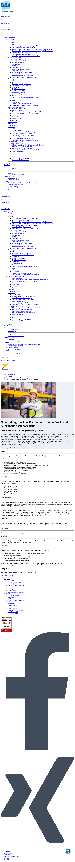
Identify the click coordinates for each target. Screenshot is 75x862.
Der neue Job (15, 87)
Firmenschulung (16, 67)
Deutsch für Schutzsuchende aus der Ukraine (25, 113)
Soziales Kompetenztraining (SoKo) (22, 103)
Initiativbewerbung (13, 179)
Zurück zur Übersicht (7, 576)
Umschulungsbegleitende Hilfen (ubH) (23, 138)
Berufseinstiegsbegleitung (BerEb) (22, 148)
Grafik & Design (16, 70)
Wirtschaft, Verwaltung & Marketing (22, 75)
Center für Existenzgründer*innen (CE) (23, 85)
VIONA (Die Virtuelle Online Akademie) (24, 77)
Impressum (7, 851)
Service (6, 181)
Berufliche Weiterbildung (15, 57)
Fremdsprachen (12, 122)
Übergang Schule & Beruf (15, 141)
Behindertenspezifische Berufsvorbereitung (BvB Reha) (28, 145)
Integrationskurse (17, 118)
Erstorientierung (16, 117)
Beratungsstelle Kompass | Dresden (22, 146)
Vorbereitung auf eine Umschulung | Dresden (25, 140)
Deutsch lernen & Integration (16, 107)
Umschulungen (12, 590)
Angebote (7, 579)
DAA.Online (15, 66)
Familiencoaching (17, 94)
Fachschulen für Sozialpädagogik (21, 158)
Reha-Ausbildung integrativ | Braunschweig (24, 52)
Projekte (10, 163)
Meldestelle (7, 854)
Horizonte (14, 95)
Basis (13, 82)
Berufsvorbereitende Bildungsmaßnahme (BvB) (25, 150)
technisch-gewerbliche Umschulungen (23, 135)
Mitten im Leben (16, 100)
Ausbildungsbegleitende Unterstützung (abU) (25, 46)
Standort (33, 572)
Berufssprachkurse (17, 110)
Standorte (7, 165)
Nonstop (14, 120)
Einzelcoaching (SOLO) (19, 92)
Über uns (7, 166)
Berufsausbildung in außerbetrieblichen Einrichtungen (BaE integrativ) (32, 49)
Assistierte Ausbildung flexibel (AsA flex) (24, 47)
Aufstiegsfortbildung (18, 62)
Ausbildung (11, 42)
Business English (17, 125)
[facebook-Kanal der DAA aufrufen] (37, 749)
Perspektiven (15, 102)
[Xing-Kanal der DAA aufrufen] (37, 848)
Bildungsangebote (9, 37)
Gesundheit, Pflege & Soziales (20, 69)
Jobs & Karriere (9, 176)
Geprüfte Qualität (13, 186)
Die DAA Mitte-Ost (14, 168)
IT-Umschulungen (17, 130)
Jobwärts (14, 99)
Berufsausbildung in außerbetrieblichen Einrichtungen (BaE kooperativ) (32, 51)
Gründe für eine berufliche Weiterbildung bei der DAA (24, 183)
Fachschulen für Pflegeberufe (20, 160)
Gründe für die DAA (14, 608)
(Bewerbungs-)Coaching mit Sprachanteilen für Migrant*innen (30, 112)
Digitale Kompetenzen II (19, 90)
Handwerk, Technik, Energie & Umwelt (23, 72)
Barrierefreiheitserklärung (11, 856)
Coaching (11, 79)
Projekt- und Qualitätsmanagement (22, 74)
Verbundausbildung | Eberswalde (21, 54)
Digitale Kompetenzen (18, 89)
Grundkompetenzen (17, 137)
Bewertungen (12, 170)
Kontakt (6, 189)
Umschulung (11, 127)
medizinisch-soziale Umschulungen (22, 133)
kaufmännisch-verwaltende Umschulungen (24, 132)
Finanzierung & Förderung (16, 184)
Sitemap (6, 859)
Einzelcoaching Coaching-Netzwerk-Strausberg (25, 105)
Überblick (11, 39)
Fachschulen (11, 155)
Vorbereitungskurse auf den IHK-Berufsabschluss (26, 56)
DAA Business (16, 64)
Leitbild (10, 173)
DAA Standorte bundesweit (16, 175)
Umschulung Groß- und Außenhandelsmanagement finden (16, 448)
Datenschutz (8, 853)
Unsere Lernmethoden (14, 188)
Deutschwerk (15, 115)
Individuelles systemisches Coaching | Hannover (26, 97)
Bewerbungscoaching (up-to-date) (21, 84)
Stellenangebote (12, 178)
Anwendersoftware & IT (19, 61)
